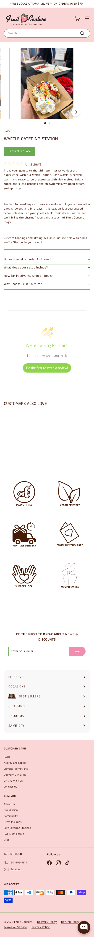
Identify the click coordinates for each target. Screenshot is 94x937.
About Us (9, 804)
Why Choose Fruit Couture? (23, 284)
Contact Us (10, 787)
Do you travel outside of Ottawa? (27, 259)
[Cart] (77, 18)
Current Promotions (16, 769)
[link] (23, 163)
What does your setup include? (26, 267)
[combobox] (47, 33)
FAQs (7, 757)
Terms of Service (15, 927)
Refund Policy (70, 922)
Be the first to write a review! (47, 368)
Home (7, 131)
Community (11, 816)
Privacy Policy (40, 927)
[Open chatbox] (84, 927)
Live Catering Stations (17, 828)
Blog (6, 840)
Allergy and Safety (15, 763)
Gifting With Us (13, 781)
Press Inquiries (12, 822)
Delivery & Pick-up (15, 775)
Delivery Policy (47, 922)
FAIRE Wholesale (14, 834)
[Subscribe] (77, 651)
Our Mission (11, 810)
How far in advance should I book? (28, 276)
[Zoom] (75, 112)
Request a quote (19, 151)
